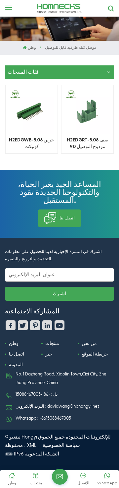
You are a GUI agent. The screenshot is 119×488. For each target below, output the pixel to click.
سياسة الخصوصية (61, 445)
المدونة (16, 365)
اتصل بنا (67, 218)
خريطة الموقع (95, 354)
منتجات (52, 343)
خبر (48, 354)
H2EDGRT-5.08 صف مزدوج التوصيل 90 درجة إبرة (87, 144)
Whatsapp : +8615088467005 (43, 418)
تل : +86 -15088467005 (37, 394)
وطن (32, 48)
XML (31, 445)
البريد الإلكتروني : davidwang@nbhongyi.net (57, 406)
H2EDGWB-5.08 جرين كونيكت (31, 143)
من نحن (89, 343)
